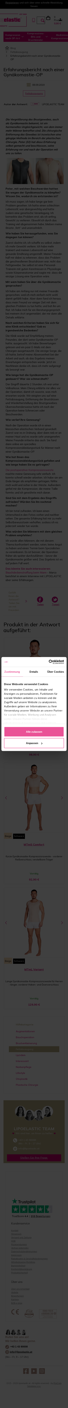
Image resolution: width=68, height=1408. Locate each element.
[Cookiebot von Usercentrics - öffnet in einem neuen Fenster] (49, 662)
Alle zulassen (34, 731)
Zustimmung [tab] (12, 671)
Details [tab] (33, 671)
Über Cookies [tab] (55, 671)
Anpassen (32, 743)
